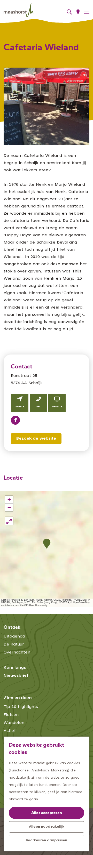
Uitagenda (14, 636)
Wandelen (14, 723)
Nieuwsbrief (16, 676)
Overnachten (17, 652)
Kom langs (15, 668)
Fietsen (11, 715)
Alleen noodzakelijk (46, 827)
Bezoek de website (36, 439)
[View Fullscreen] (9, 521)
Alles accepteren (46, 813)
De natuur (14, 644)
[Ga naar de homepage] (19, 10)
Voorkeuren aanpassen (46, 840)
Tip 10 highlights (21, 707)
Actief (10, 731)
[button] (46, 544)
